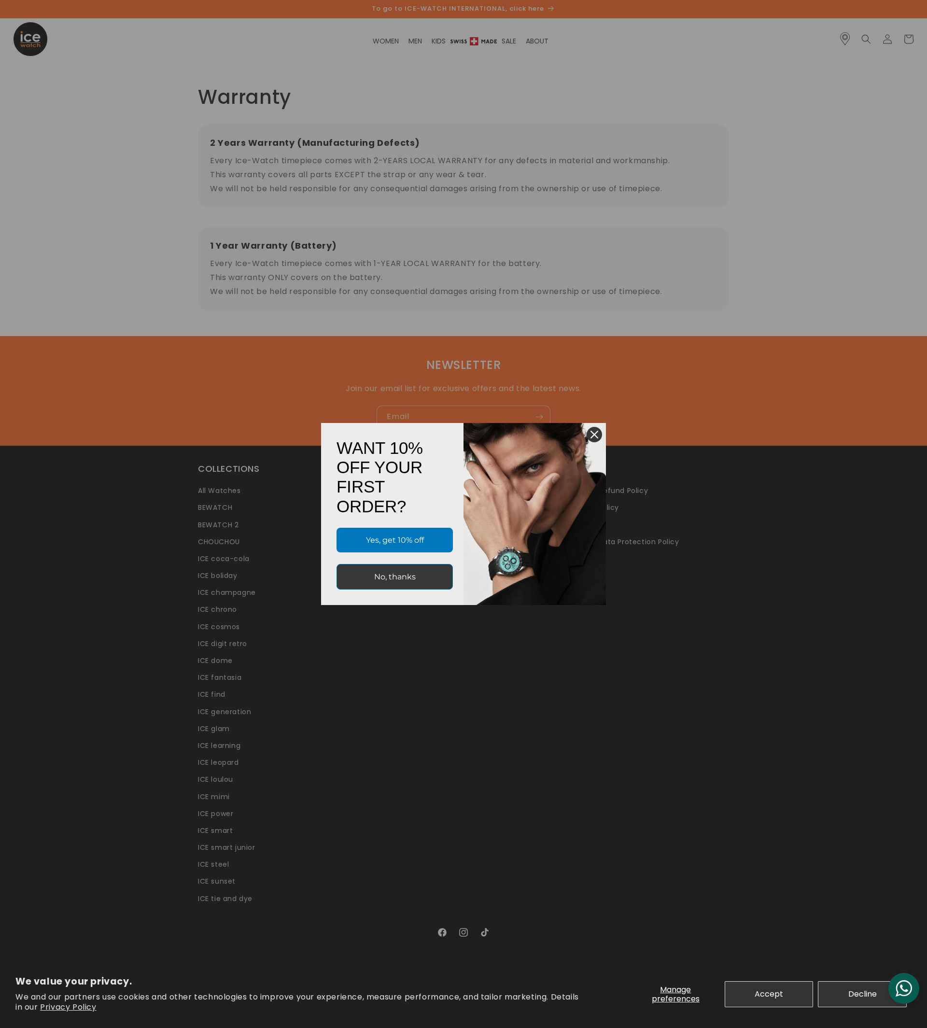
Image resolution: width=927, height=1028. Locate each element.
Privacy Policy (68, 1007)
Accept (769, 994)
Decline (862, 994)
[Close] (594, 434)
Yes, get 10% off (395, 540)
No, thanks (395, 576)
